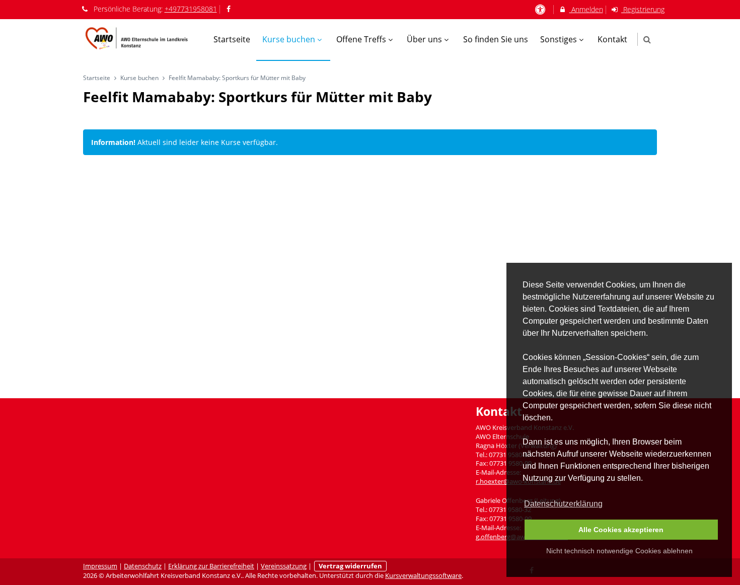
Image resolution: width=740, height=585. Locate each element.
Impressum (100, 566)
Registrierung (642, 9)
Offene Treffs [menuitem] (361, 39)
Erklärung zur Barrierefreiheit (211, 566)
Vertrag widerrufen (350, 566)
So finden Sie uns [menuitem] (495, 39)
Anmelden (586, 9)
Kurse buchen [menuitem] (288, 39)
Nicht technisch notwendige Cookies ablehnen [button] (619, 551)
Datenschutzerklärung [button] (563, 503)
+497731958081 (191, 9)
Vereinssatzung (284, 566)
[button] (647, 39)
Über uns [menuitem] (424, 39)
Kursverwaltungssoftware (423, 575)
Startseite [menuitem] (231, 39)
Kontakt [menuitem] (612, 39)
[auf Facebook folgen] (230, 9)
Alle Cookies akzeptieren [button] (620, 530)
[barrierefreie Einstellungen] (541, 9)
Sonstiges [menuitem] (558, 39)
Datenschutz (143, 566)
